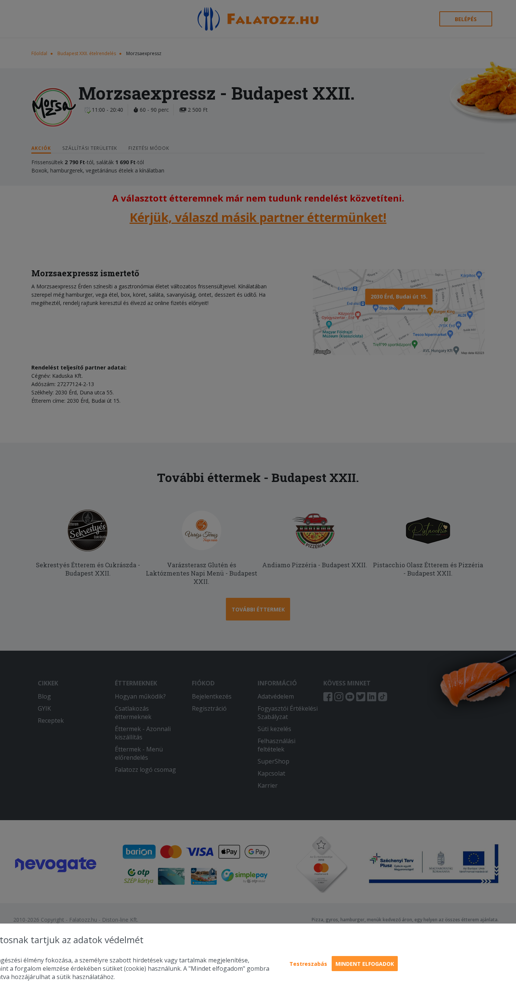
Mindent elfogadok (364, 963)
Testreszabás (308, 963)
